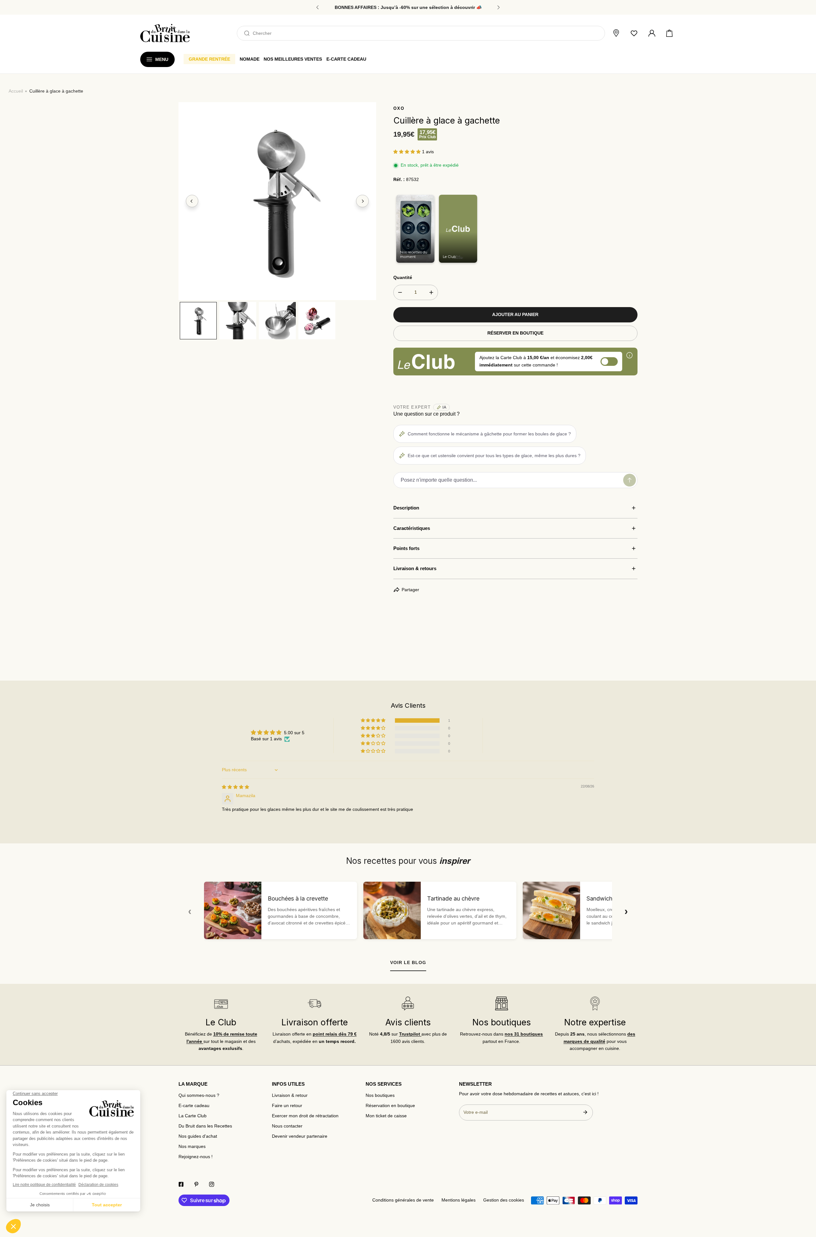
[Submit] (585, 1112)
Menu (161, 59)
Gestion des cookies (503, 1200)
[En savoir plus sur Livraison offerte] (314, 1003)
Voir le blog (408, 962)
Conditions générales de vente (403, 1200)
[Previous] (192, 201)
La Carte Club (192, 1115)
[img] (235, 787)
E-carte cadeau (193, 1105)
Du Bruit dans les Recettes (205, 1126)
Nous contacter (287, 1126)
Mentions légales (458, 1200)
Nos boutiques (380, 1095)
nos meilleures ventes (293, 59)
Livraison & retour (290, 1095)
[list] (277, 201)
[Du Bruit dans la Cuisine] (165, 33)
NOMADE (249, 59)
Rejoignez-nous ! (195, 1156)
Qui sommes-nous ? (198, 1095)
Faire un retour (287, 1105)
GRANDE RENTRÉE (209, 59)
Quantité (402, 277)
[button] (669, 33)
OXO (398, 108)
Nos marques (192, 1146)
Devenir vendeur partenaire (299, 1136)
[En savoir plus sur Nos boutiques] (501, 1003)
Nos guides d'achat (197, 1136)
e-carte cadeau (346, 59)
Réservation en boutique (390, 1105)
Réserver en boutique (515, 333)
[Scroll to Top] (805, 1204)
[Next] (362, 201)
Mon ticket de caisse (386, 1115)
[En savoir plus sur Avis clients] (408, 1003)
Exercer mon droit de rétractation (305, 1115)
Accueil (16, 91)
